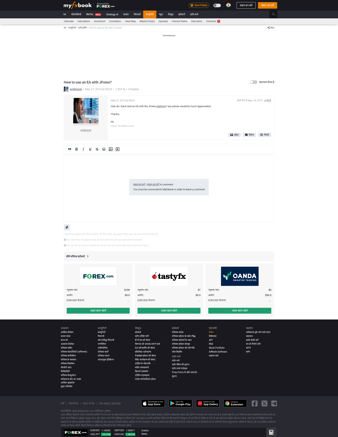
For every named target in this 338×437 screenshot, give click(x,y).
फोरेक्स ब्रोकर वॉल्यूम (181, 344)
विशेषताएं (212, 336)
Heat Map (130, 21)
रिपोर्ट (266, 134)
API (211, 340)
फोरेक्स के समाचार (68, 359)
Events (144, 430)
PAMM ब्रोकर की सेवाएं (145, 355)
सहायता (249, 336)
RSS (211, 344)
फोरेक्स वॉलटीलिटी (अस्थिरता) (74, 351)
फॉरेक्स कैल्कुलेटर (68, 375)
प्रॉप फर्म (194, 14)
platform (161, 106)
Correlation (115, 21)
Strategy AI (112, 14)
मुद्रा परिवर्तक (66, 386)
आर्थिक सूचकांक (68, 382)
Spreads (163, 21)
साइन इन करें (246, 5)
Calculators (83, 21)
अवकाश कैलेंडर (67, 344)
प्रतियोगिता (103, 347)
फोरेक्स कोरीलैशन (68, 355)
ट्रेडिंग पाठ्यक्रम (142, 375)
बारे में (248, 347)
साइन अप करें (267, 5)
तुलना (174, 376)
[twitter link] (264, 403)
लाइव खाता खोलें (98, 310)
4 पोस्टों (267, 100)
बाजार (126, 14)
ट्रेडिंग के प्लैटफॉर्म (142, 363)
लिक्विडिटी (65, 371)
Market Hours (147, 21)
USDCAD (119, 434)
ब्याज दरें (64, 340)
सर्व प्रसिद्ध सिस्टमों (106, 340)
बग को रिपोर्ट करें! (253, 344)
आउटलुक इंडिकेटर (106, 359)
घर (64, 14)
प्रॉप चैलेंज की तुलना (180, 364)
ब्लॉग (248, 351)
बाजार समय (65, 336)
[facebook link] (255, 403)
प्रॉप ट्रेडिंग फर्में (141, 336)
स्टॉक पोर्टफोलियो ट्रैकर (145, 379)
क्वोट (236, 134)
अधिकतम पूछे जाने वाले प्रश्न (258, 332)
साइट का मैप (88, 403)
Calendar (69, 21)
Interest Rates (179, 21)
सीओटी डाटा (66, 367)
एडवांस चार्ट (213, 355)
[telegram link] (274, 403)
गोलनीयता (73, 403)
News (144, 434)
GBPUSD (119, 430)
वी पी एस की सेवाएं (142, 340)
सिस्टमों (137, 14)
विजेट (211, 332)
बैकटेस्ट (93, 14)
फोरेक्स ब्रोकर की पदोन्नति (183, 347)
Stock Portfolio (217, 347)
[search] (275, 14)
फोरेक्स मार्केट (66, 347)
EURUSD (95, 430)
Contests (212, 21)
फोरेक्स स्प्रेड (177, 332)
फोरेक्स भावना (104, 355)
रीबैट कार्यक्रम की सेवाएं (145, 359)
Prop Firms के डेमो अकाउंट (184, 372)
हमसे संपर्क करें (252, 340)
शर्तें (62, 403)
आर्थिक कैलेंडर (67, 332)
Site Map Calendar (110, 403)
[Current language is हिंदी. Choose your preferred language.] (228, 5)
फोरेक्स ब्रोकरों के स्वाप (182, 340)
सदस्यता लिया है (266, 82)
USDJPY (95, 434)
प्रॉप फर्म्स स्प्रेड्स (179, 368)
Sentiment (99, 21)
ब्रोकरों (181, 14)
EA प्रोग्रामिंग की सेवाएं (145, 347)
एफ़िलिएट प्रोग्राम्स (143, 351)
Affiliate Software (218, 351)
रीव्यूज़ (170, 14)
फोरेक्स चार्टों (103, 351)
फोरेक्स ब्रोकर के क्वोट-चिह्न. (184, 336)
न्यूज (161, 14)
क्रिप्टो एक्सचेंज (141, 371)
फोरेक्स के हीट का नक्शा (71, 379)
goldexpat (76, 89)
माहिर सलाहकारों (142, 367)
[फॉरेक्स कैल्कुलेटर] (271, 432)
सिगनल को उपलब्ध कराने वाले (147, 344)
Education (196, 21)
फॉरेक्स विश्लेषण (67, 363)
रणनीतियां (102, 344)
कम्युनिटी (150, 14)
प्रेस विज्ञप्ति (177, 351)
